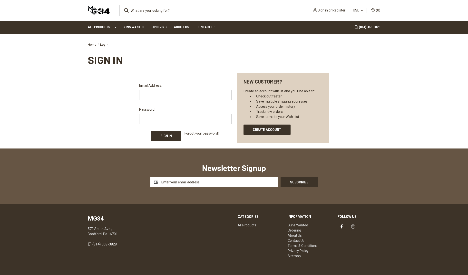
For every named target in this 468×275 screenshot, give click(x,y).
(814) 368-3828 (369, 27)
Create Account (267, 129)
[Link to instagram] (353, 226)
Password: (147, 109)
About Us (181, 27)
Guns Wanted (133, 27)
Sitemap (294, 256)
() (377, 10)
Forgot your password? (202, 133)
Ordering (159, 27)
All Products (99, 27)
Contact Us (205, 27)
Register (338, 10)
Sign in (323, 10)
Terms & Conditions (303, 246)
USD (356, 10)
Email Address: (150, 85)
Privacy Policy (298, 251)
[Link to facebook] (342, 226)
